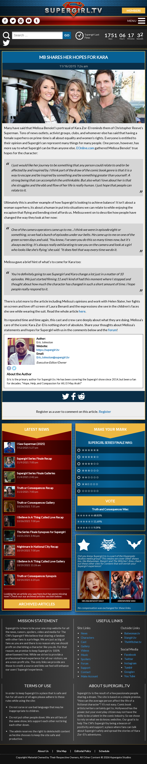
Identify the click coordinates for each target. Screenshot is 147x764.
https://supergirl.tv (47, 349)
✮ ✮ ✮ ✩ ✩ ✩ (90, 470)
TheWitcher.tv (132, 641)
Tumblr (128, 667)
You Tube (129, 676)
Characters (87, 637)
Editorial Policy (83, 751)
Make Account (89, 676)
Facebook (130, 654)
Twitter (128, 658)
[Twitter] (14, 368)
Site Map (62, 751)
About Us (43, 751)
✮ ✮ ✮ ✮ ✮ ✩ (90, 456)
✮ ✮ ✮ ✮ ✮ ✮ (90, 450)
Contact (86, 672)
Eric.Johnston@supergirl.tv (52, 357)
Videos (85, 650)
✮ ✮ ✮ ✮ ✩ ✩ (90, 463)
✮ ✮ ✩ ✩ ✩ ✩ (90, 477)
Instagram (130, 663)
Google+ (129, 671)
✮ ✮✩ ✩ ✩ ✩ (90, 484)
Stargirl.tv (130, 637)
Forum (84, 663)
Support (85, 667)
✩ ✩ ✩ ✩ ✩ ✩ (90, 490)
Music (84, 654)
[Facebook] (9, 368)
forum (112, 330)
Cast (83, 641)
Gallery (85, 646)
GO (66, 35)
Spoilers (86, 659)
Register (105, 412)
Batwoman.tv (132, 633)
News (84, 633)
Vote (110, 501)
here (82, 311)
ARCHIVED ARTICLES (37, 604)
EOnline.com (85, 148)
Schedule (104, 751)
